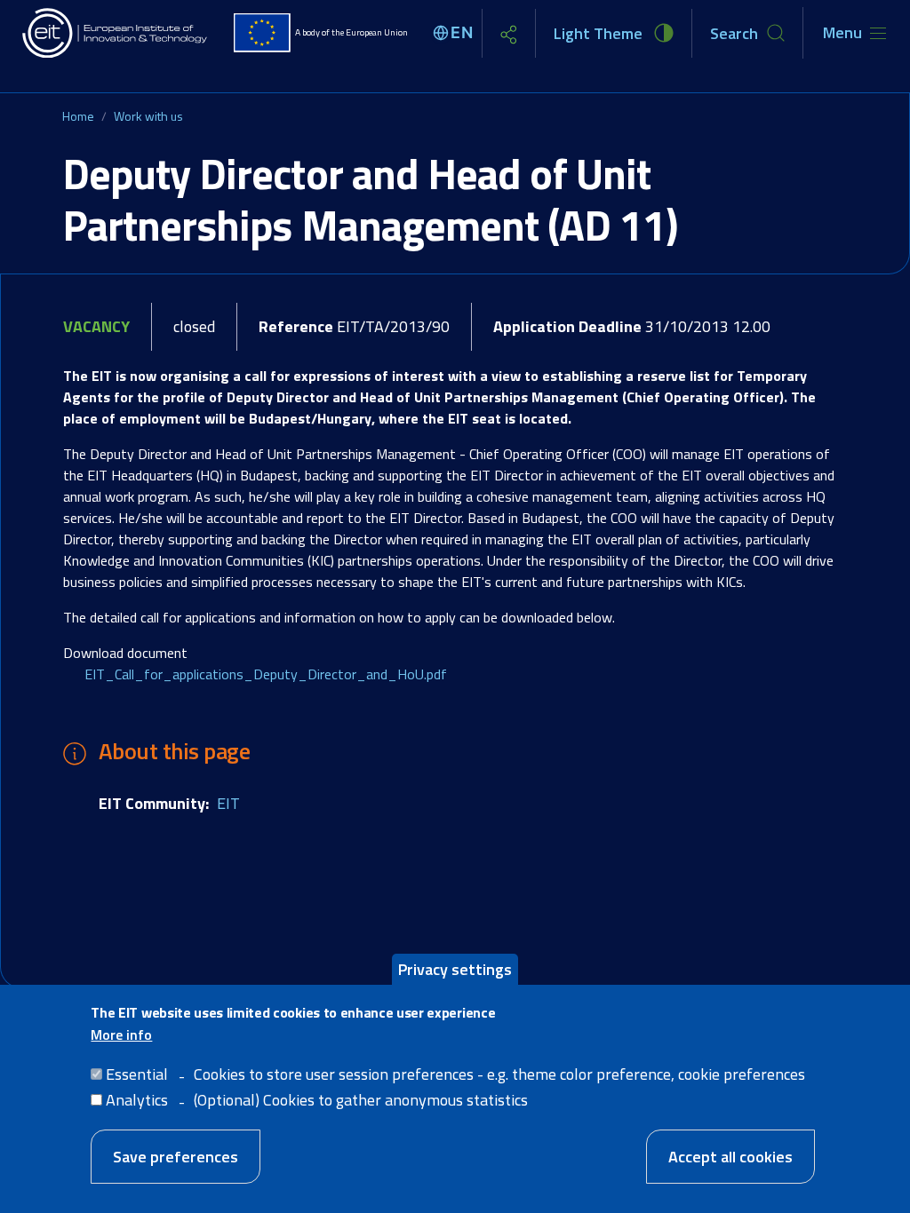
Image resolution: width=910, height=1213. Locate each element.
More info (121, 1034)
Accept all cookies (730, 1157)
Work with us (148, 116)
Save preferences (175, 1157)
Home (78, 116)
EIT (228, 803)
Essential (137, 1074)
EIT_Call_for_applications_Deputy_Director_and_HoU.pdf (265, 674)
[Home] (115, 33)
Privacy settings (455, 969)
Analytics (137, 1100)
